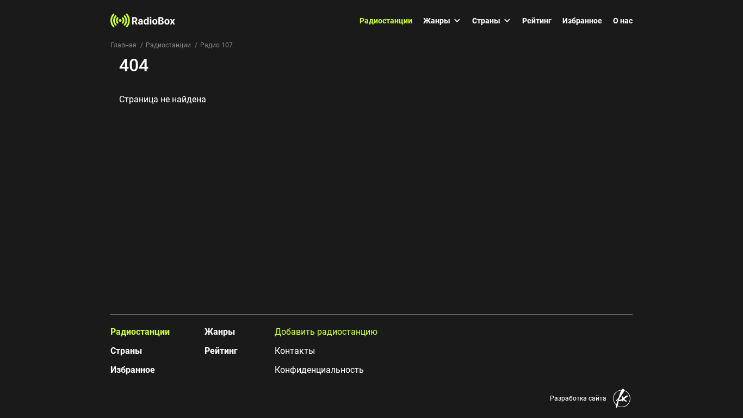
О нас (623, 20)
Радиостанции (386, 20)
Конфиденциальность (319, 370)
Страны (486, 20)
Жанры (436, 20)
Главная (123, 45)
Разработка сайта (578, 398)
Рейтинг (537, 20)
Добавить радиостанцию (326, 332)
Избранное (582, 20)
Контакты (295, 351)
